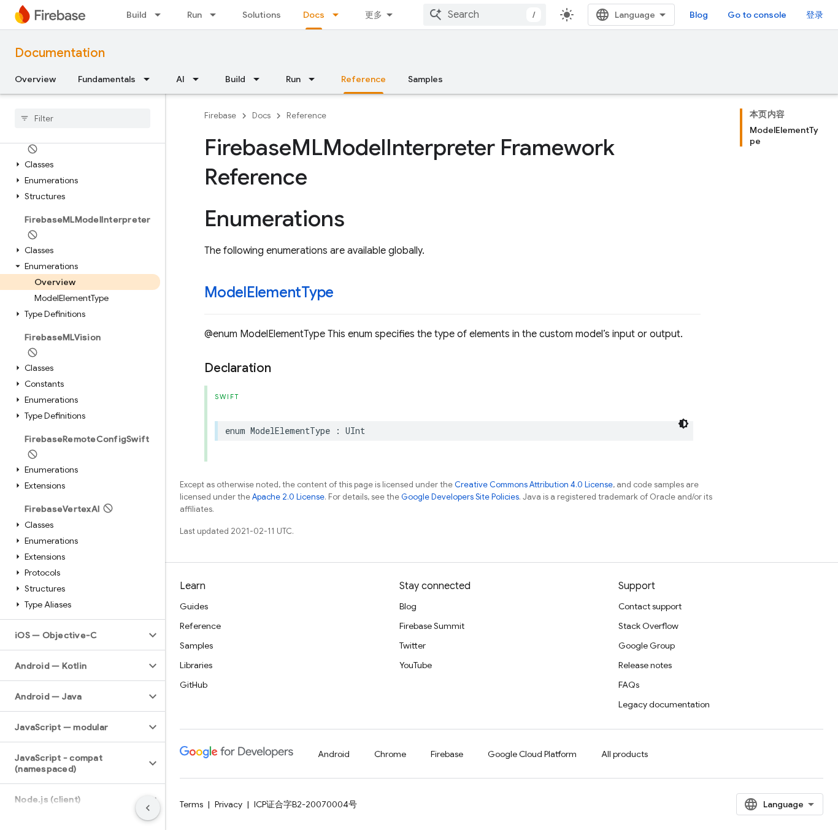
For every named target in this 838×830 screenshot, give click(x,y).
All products (624, 754)
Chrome (390, 754)
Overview (35, 79)
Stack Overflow (648, 625)
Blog (699, 14)
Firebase (220, 115)
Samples (425, 79)
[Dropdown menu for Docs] (339, 14)
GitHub (193, 684)
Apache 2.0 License (288, 497)
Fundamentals (107, 79)
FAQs (628, 684)
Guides (194, 606)
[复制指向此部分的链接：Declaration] (283, 368)
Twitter (412, 645)
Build (136, 14)
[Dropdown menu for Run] (216, 14)
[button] (80, 149)
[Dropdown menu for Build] (161, 14)
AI (180, 79)
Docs (314, 14)
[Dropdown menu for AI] (199, 79)
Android (334, 754)
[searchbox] (82, 118)
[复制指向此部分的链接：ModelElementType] (346, 293)
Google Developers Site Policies (460, 497)
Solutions (261, 14)
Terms (191, 804)
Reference (363, 79)
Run (194, 14)
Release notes (645, 665)
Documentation (60, 53)
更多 (373, 14)
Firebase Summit (431, 625)
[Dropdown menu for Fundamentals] (150, 79)
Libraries (196, 665)
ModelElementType (269, 292)
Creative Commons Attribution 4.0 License (534, 484)
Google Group (646, 645)
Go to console (757, 14)
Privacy (228, 804)
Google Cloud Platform (532, 754)
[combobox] (484, 15)
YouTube (415, 665)
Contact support (650, 606)
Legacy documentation (664, 704)
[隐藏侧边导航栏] (148, 808)
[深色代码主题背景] (683, 423)
